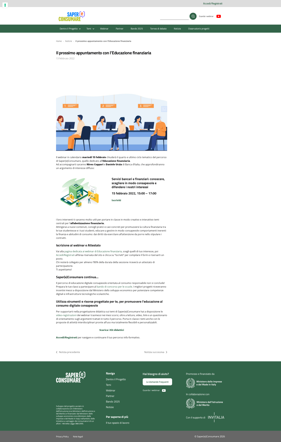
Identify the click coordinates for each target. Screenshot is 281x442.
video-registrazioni (66, 315)
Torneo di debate (158, 28)
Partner (119, 28)
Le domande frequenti (157, 382)
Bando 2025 (137, 28)
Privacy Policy (62, 436)
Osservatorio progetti (198, 28)
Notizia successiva (154, 352)
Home (59, 41)
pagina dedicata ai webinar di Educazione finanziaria (93, 251)
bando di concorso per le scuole (114, 286)
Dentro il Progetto (116, 379)
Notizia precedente (69, 352)
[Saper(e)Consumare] (72, 16)
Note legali (78, 436)
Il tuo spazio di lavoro (117, 423)
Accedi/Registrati (212, 3)
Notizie (177, 28)
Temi (108, 385)
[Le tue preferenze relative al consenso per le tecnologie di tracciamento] (5, 5)
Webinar (104, 28)
